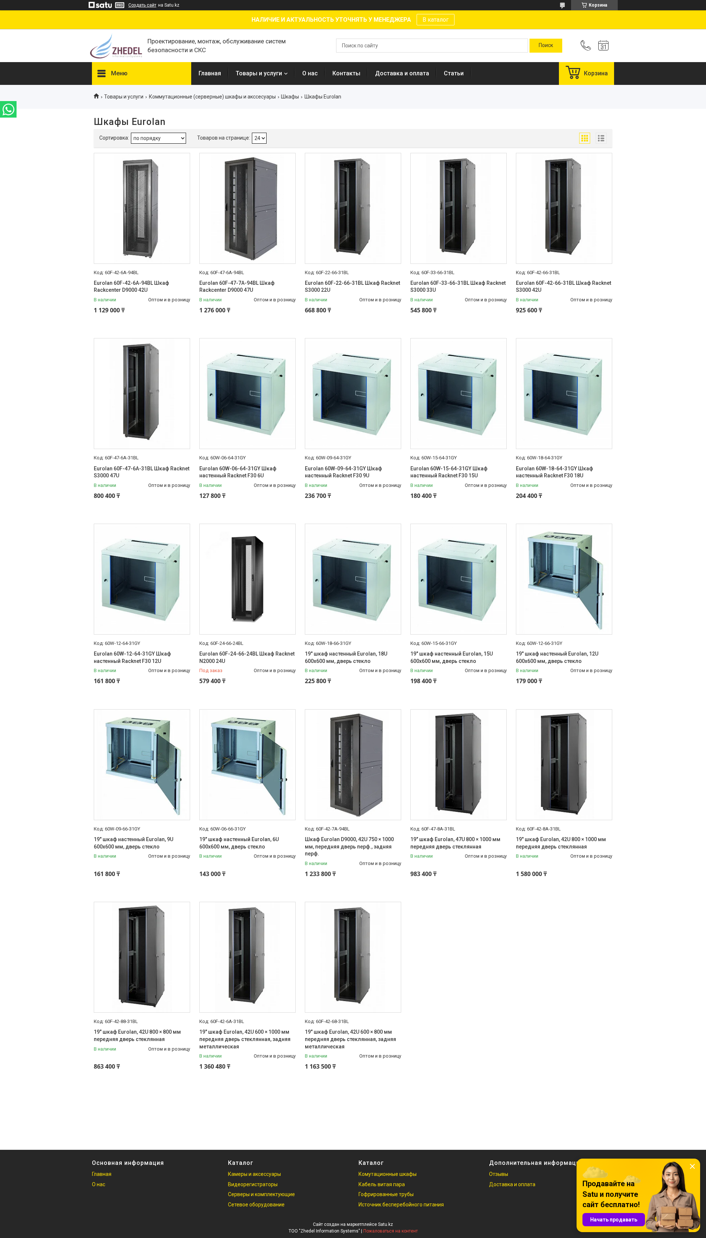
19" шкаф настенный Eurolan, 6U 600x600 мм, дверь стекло (239, 843)
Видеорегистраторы (253, 1184)
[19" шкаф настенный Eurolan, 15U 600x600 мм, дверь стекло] (458, 579)
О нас (310, 73)
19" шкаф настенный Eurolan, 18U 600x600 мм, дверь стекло (346, 657)
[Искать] (546, 46)
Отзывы (498, 1174)
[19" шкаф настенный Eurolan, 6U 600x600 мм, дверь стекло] (247, 764)
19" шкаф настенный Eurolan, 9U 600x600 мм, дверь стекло (133, 843)
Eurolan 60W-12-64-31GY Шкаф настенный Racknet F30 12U (132, 657)
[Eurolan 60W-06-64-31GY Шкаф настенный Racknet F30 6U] (247, 393)
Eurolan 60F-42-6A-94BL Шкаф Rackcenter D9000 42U (131, 286)
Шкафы (290, 97)
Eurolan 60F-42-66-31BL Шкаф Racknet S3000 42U (563, 286)
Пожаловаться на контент (390, 1231)
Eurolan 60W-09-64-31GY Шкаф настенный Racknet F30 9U (343, 472)
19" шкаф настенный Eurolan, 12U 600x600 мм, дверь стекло (557, 657)
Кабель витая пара (382, 1184)
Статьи (454, 73)
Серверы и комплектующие (261, 1194)
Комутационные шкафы (388, 1174)
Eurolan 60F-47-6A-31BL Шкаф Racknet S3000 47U (141, 472)
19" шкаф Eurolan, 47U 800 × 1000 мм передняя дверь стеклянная (455, 843)
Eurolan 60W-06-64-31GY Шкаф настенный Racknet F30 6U (238, 472)
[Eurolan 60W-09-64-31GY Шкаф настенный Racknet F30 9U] (353, 393)
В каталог (435, 19)
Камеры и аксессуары (254, 1174)
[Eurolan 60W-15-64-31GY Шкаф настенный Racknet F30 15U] (458, 393)
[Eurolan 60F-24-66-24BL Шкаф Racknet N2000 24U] (247, 579)
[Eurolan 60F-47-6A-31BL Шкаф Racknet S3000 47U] (142, 393)
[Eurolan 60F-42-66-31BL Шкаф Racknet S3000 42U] (564, 208)
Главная (210, 73)
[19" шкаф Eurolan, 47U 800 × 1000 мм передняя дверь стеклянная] (458, 764)
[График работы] (603, 45)
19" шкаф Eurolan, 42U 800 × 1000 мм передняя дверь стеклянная (561, 843)
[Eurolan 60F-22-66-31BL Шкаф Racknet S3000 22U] (353, 208)
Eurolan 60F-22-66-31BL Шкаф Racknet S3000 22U (352, 286)
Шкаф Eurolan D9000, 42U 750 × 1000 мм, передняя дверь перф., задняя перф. (349, 846)
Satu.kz (385, 1224)
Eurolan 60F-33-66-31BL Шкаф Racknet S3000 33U (458, 286)
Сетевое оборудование (256, 1205)
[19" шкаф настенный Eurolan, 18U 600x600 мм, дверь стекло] (353, 579)
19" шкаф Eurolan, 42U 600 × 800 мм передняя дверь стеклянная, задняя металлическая (350, 1039)
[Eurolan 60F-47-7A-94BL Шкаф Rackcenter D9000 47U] (247, 208)
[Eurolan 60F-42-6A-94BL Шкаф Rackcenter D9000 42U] (142, 208)
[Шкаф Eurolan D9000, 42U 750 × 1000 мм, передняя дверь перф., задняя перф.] (353, 764)
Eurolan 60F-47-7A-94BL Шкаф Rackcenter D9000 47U (237, 286)
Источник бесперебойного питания (401, 1205)
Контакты (346, 73)
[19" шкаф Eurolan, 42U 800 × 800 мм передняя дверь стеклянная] (142, 957)
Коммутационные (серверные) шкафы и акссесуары (212, 97)
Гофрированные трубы (386, 1194)
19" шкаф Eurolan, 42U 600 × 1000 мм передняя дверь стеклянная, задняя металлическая (244, 1039)
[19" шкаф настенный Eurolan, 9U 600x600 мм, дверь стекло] (142, 764)
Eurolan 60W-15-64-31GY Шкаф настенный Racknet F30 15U (449, 472)
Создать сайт (142, 5)
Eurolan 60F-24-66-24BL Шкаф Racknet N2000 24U (247, 657)
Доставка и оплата (402, 73)
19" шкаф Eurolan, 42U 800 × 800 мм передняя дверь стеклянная (137, 1035)
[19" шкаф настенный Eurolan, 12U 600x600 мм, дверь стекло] (564, 579)
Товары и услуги (259, 73)
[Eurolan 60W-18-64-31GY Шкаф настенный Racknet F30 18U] (564, 393)
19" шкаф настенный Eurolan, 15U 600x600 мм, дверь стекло (451, 657)
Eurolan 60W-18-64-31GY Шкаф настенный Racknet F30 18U (554, 472)
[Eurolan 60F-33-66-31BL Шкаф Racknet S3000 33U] (458, 208)
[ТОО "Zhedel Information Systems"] (116, 45)
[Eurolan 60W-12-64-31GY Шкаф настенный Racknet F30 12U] (142, 579)
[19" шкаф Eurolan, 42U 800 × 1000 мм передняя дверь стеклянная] (564, 764)
